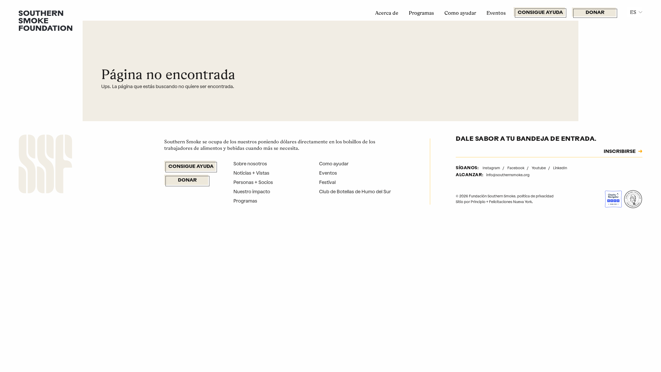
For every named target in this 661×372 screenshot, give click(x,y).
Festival (327, 182)
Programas (421, 13)
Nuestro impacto (251, 192)
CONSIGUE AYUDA (540, 13)
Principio (478, 202)
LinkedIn (560, 168)
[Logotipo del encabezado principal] (45, 20)
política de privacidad (535, 196)
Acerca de (386, 13)
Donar (595, 13)
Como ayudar (460, 13)
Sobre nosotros (250, 164)
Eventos (496, 13)
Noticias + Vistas (251, 173)
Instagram (492, 168)
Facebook (516, 168)
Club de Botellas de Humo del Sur (355, 192)
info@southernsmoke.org (508, 175)
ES (633, 12)
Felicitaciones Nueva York (510, 202)
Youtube (539, 168)
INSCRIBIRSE (620, 152)
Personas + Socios (253, 182)
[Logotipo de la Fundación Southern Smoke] (45, 165)
